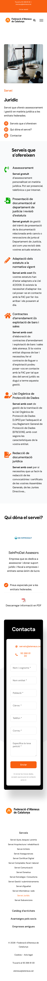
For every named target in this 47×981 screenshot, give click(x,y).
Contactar (16, 135)
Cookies (18, 954)
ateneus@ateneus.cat (23, 4)
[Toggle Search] (34, 20)
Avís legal (28, 954)
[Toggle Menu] (41, 20)
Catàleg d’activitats (23, 910)
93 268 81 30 (29, 963)
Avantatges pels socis (23, 918)
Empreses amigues (23, 926)
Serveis (23, 832)
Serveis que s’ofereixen (23, 123)
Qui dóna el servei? (21, 129)
